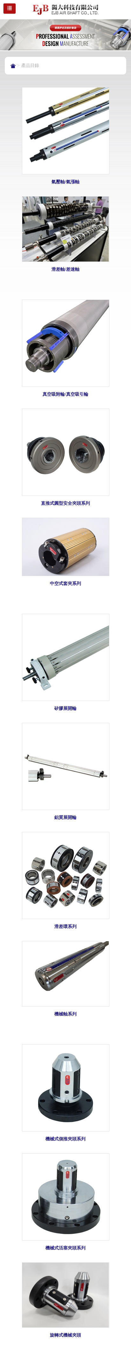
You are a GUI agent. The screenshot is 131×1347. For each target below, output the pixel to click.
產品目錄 (30, 65)
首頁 (13, 66)
